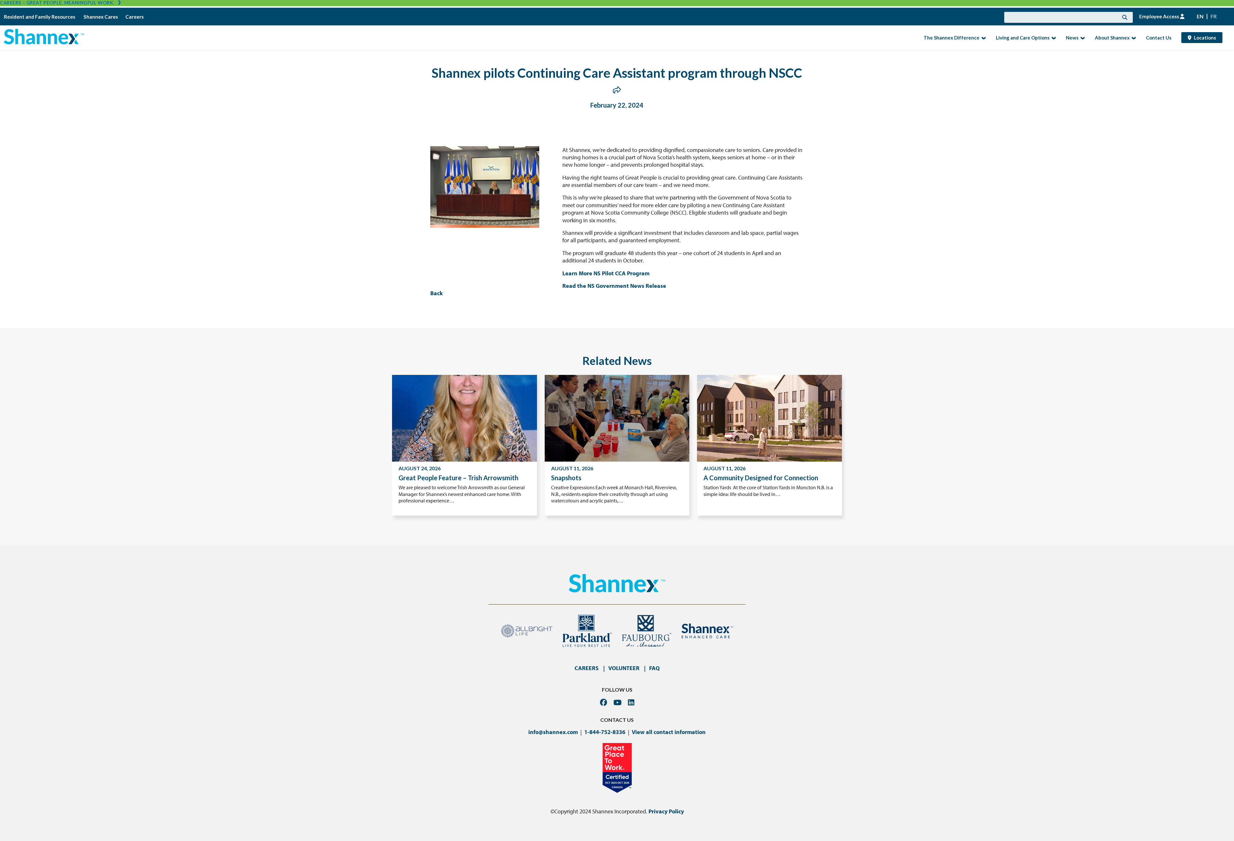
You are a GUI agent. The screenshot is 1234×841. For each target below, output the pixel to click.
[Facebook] (603, 702)
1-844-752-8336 (604, 732)
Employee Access (1159, 16)
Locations (1205, 37)
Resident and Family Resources (40, 17)
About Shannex (1110, 37)
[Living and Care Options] (1053, 37)
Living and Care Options (1021, 37)
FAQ (654, 668)
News (1070, 37)
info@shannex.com (553, 732)
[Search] (1125, 17)
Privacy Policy (666, 811)
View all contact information (669, 732)
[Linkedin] (631, 702)
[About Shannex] (1133, 37)
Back (436, 293)
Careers (134, 17)
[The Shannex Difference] (982, 37)
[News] (1081, 37)
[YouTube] (617, 702)
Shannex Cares (101, 17)
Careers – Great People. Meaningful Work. (57, 2)
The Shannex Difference (949, 37)
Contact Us (1158, 37)
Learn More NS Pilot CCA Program (605, 273)
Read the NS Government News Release (614, 285)
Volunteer (623, 668)
